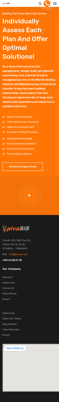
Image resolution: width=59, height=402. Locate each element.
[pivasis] (6, 3)
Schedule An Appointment (23, 166)
